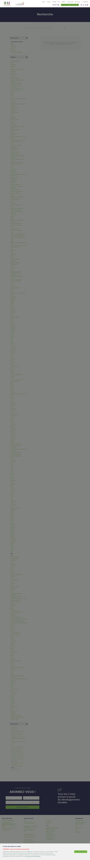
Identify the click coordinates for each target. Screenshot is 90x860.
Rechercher (85, 1)
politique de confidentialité (33, 856)
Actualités (54, 1)
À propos (49, 1)
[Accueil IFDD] (7, 3)
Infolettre (63, 1)
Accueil (43, 1)
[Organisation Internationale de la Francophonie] (20, 3)
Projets (55, 4)
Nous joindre (77, 1)
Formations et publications (68, 4)
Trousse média (70, 1)
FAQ (59, 1)
